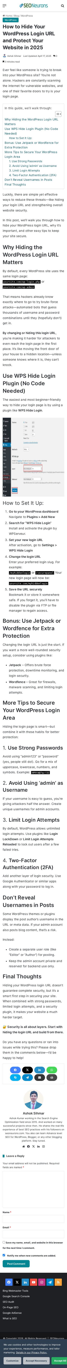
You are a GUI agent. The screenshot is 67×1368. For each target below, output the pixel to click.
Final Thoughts (15, 184)
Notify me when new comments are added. (31, 1255)
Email (7, 1227)
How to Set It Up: (20, 138)
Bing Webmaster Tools (15, 1290)
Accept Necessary (36, 1360)
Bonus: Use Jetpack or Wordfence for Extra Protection (32, 145)
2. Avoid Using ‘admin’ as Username (33, 166)
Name (7, 1212)
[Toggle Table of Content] (57, 114)
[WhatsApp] (51, 1070)
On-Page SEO (10, 1307)
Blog (16, 15)
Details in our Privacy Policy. (31, 1352)
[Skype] (15, 1077)
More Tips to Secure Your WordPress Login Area (31, 154)
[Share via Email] (39, 1077)
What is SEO (10, 1318)
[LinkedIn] (39, 1070)
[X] (27, 1070)
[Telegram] (27, 1077)
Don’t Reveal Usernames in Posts (28, 179)
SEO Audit (8, 1301)
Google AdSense (12, 1312)
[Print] (51, 1077)
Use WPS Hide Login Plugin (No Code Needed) (31, 131)
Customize (12, 1360)
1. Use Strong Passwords (25, 161)
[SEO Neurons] (33, 5)
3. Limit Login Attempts (24, 170)
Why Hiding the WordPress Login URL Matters (31, 122)
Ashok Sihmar (14, 56)
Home (8, 15)
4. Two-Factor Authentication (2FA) (32, 175)
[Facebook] (15, 1070)
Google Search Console (16, 1296)
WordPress (27, 15)
